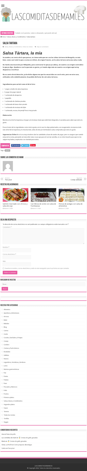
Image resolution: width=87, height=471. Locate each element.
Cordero (6, 345)
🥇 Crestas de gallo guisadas (28, 438)
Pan (5, 373)
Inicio (4, 37)
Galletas (6, 355)
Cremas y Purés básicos (11, 348)
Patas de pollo (11, 434)
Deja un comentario (43, 47)
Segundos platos (9, 404)
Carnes (6, 330)
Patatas (6, 380)
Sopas (6, 408)
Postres (6, 394)
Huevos (6, 359)
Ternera (6, 411)
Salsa (7, 150)
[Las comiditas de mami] (43, 13)
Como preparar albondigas (23, 445)
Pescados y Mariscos (10, 387)
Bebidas (6, 323)
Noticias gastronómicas (11, 369)
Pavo (5, 383)
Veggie (6, 422)
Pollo (5, 390)
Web (4, 261)
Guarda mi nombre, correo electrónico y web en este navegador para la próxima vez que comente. (37, 268)
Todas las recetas (28, 47)
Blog (5, 327)
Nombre (6, 247)
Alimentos (7, 309)
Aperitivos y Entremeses (11, 313)
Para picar (11, 448)
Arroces (6, 316)
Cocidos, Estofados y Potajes (13, 337)
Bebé (5, 320)
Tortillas (6, 418)
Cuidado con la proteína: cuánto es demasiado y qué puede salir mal (36, 33)
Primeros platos (9, 397)
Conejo (6, 341)
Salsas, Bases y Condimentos (16, 37)
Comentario (7, 227)
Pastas (6, 376)
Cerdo (6, 334)
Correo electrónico (9, 254)
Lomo (5, 366)
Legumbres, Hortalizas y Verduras (14, 362)
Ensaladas (7, 352)
